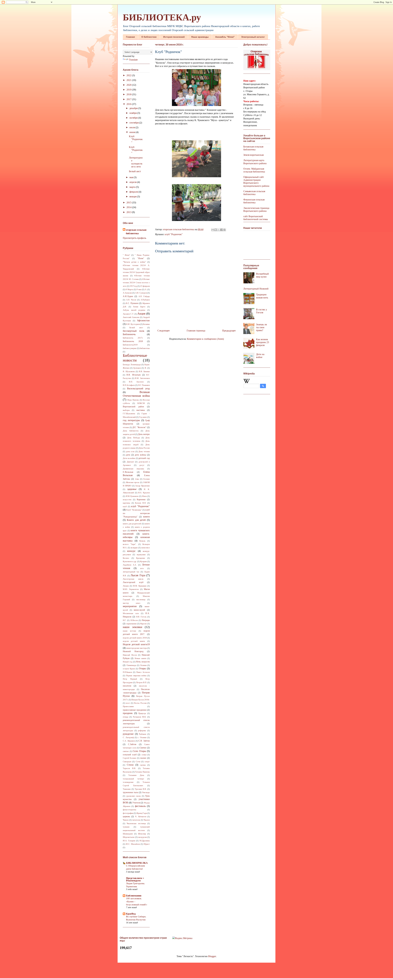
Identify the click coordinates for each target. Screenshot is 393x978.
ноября (133, 113)
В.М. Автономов (142, 378)
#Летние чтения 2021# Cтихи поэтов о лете (136, 282)
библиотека (145, 348)
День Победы (133, 438)
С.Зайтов (132, 744)
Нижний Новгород (133, 651)
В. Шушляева (129, 371)
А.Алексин (127, 293)
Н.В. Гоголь (141, 617)
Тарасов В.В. (129, 768)
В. (146, 368)
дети (128, 455)
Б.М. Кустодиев (133, 324)
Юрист (147, 844)
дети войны (140, 455)
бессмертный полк (133, 331)
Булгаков (137, 368)
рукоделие (128, 734)
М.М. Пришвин (140, 586)
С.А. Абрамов (129, 741)
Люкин (126, 586)
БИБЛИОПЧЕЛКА (137, 863)
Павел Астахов (143, 672)
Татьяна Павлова (142, 772)
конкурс (131, 551)
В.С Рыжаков (144, 385)
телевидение (128, 782)
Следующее (163, 330)
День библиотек (130, 431)
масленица (140, 600)
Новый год (127, 662)
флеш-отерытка (129, 810)
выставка (140, 410)
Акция (141, 313)
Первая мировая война (136, 676)
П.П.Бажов (127, 672)
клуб (125, 506)
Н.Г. (124, 620)
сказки (143, 758)
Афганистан (143, 320)
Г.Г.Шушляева (129, 414)
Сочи (138, 762)
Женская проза (132, 482)
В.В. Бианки (144, 371)
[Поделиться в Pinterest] (224, 229)
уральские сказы (133, 796)
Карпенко (141, 499)
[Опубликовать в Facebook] (221, 229)
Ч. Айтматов (140, 817)
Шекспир (142, 834)
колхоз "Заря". (129, 544)
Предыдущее (229, 330)
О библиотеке (149, 37)
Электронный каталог (253, 37)
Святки (143, 747)
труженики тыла (130, 792)
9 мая (139, 289)
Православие (128, 706)
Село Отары (139, 751)
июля (132, 127)
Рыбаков (142, 734)
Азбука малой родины (134, 310)
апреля (133, 182)
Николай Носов (130, 655)
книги (146, 516)
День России (144, 448)
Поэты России (140, 703)
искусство (127, 500)
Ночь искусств (143, 661)
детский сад (144, 458)
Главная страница (196, 330)
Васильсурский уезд (138, 388)
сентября (134, 122)
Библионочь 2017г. (133, 338)
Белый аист (135, 171)
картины (126, 503)
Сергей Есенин (129, 758)
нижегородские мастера (136, 648)
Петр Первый (130, 679)
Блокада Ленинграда (132, 365)
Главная (130, 37)
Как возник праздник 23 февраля (262, 342)
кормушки (141, 555)
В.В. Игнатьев (133, 375)
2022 (129, 75)
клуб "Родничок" (174, 234)
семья (144, 755)
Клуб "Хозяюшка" (134, 510)
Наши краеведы (200, 37)
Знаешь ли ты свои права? (261, 327)
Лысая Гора (137, 575)
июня (132, 132)
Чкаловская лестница (136, 823)
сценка (143, 765)
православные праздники (134, 710)
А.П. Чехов (131, 300)
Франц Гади (141, 813)
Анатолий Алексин (131, 317)
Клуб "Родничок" (136, 139)
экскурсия (142, 837)
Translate (133, 59)
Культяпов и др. (130, 561)
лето (142, 568)
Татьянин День (136, 775)
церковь (126, 816)
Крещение (140, 558)
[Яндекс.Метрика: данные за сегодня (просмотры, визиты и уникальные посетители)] (182, 938)
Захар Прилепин (142, 486)
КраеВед (131, 913)
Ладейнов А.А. (129, 565)
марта (132, 187)
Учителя (136, 802)
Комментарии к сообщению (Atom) (205, 339)
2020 (129, 85)
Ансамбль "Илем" (225, 37)
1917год (133, 286)
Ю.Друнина (145, 841)
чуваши (126, 827)
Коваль (142, 541)
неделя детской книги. (134, 641)
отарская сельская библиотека (136, 232)
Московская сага (131, 613)
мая (131, 177)
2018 (129, 94)
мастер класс (131, 603)
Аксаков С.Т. (128, 314)
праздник (128, 713)
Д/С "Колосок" (139, 427)
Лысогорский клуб (133, 582)
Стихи (130, 764)
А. (146, 289)
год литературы (131, 420)
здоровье (131, 489)
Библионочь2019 (130, 345)
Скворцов (127, 762)
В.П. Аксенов (136, 382)
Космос (126, 558)
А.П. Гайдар (144, 296)
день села (130, 451)
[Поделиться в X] (218, 229)
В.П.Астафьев (129, 385)
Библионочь (129, 334)
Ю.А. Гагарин (129, 841)
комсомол (145, 548)
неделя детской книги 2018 (135, 638)
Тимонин (127, 789)
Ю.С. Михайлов (133, 844)
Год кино (143, 417)
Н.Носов (134, 620)
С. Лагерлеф (128, 737)
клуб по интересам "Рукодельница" (136, 513)
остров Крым (129, 669)
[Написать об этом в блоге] (215, 229)
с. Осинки (142, 737)
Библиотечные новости (135, 357)
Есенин (146, 479)
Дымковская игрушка (133, 469)
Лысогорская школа (133, 579)
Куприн (143, 561)
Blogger (212, 956)
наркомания (131, 624)
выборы (126, 410)
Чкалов (147, 820)
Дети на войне (129, 458)
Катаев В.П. (140, 503)
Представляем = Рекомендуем (135, 879)
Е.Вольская (128, 472)
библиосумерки (129, 348)
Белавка (146, 324)
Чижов (125, 820)
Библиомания (133, 895)
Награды (146, 620)
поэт (128, 703)
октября (133, 117)
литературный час (131, 572)
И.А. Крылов (144, 493)
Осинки (143, 665)
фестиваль (140, 806)
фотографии (128, 813)
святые (126, 751)
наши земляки (132, 627)
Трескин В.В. (141, 789)
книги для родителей (132, 524)
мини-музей (139, 610)
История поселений (174, 37)
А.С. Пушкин (132, 303)
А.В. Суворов (141, 293)
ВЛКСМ (141, 403)
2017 (129, 99)
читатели (136, 820)
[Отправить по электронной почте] (212, 229)
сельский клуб (130, 754)
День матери (144, 434)
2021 (129, 80)
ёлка (137, 479)
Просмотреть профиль (134, 238)
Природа (142, 713)
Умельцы (146, 792)
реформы (142, 731)
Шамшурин (128, 834)
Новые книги (140, 658)
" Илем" (126, 255)
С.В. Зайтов (144, 740)
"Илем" (140, 258)
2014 (129, 207)
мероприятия (129, 606)
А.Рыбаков (145, 300)
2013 (129, 212)
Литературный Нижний (255, 288)
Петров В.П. (141, 682)
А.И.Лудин (128, 296)
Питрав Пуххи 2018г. (140, 700)
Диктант (130, 462)
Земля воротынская (253, 155)
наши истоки (129, 631)
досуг (141, 465)
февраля (133, 191)
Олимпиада (131, 665)
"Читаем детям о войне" (134, 262)
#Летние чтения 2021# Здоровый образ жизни (136, 272)
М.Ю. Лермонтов (131, 589)
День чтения (144, 451)
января (133, 196)
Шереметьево (129, 837)
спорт (147, 762)
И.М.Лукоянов (132, 496)
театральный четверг (133, 779)
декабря (133, 108)
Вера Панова (133, 400)
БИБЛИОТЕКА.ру (162, 17)
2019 (129, 89)
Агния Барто (139, 307)
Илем (144, 496)
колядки (134, 548)
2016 (129, 104)
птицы (125, 717)
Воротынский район (133, 406)
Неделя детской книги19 (136, 644)
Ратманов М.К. (139, 717)
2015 (129, 202)
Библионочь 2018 (133, 341)
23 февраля (145, 286)
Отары (142, 668)
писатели (127, 686)
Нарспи (143, 624)
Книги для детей (136, 520)
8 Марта (129, 289)
